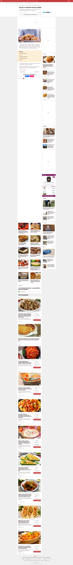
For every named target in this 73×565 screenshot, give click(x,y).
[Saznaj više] (54, 126)
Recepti (23, 5)
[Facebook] (34, 562)
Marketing (46, 560)
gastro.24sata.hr (23, 69)
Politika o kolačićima (37, 560)
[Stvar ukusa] (3, 1)
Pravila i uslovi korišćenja (29, 560)
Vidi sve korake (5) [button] (37, 500)
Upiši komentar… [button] (23, 291)
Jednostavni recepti (27, 5)
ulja (21, 60)
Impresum (25, 560)
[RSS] (38, 562)
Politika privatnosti (42, 560)
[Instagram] (36, 562)
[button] (40, 12)
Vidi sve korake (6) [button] (37, 367)
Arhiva (48, 560)
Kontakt (34, 560)
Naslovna (20, 5)
